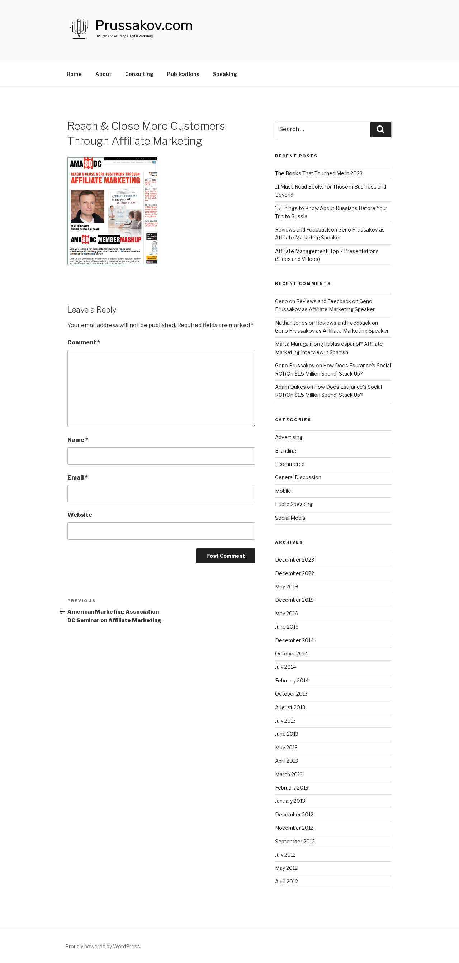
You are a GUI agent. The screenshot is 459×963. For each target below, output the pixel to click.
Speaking (225, 74)
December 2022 (294, 573)
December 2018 (294, 600)
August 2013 (290, 707)
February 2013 (291, 788)
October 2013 (291, 694)
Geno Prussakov (295, 365)
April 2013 (286, 761)
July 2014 (285, 667)
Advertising (289, 437)
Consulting (139, 74)
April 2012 (286, 881)
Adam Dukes (290, 387)
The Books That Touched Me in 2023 (319, 173)
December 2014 (294, 640)
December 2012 (294, 814)
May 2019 (286, 586)
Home (74, 74)
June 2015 (287, 627)
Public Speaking (294, 504)
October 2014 (291, 653)
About (103, 74)
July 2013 (285, 721)
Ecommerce (290, 464)
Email (77, 477)
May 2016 (286, 613)
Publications (183, 74)
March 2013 (289, 774)
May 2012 (286, 868)
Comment (83, 342)
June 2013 (286, 734)
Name (77, 440)
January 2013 (290, 801)
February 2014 (292, 680)
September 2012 (295, 841)
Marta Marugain (294, 344)
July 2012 (285, 855)
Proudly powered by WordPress (102, 946)
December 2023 (294, 560)
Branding (285, 451)
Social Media (290, 518)
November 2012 (294, 828)
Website (79, 514)
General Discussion (298, 477)
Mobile (283, 491)
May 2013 (286, 747)
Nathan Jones (291, 323)
